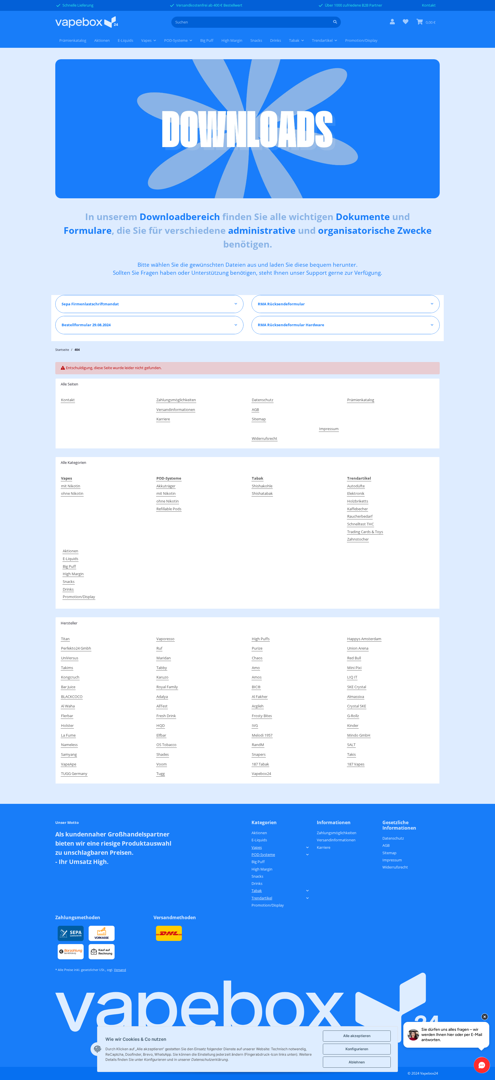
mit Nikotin (70, 485)
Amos (257, 677)
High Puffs (261, 638)
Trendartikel (262, 898)
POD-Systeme (263, 854)
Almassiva (355, 696)
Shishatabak (262, 493)
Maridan (163, 657)
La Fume (68, 735)
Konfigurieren (356, 1049)
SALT (351, 744)
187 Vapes (355, 764)
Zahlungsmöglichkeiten (176, 399)
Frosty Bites (262, 715)
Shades (162, 754)
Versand (120, 970)
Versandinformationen (175, 409)
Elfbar (161, 735)
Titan (65, 638)
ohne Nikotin (72, 493)
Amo (256, 667)
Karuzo (162, 677)
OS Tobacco (166, 744)
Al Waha (68, 706)
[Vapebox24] (86, 22)
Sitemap (259, 419)
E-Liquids (70, 558)
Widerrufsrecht (264, 438)
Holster (67, 725)
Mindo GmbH (358, 735)
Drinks (68, 589)
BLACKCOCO (71, 696)
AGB (255, 409)
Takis (351, 754)
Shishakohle (262, 485)
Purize (257, 648)
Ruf (159, 648)
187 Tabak (260, 764)
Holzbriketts (357, 501)
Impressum (329, 428)
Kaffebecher (357, 508)
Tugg (160, 773)
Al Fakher (260, 696)
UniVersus (69, 657)
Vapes (257, 847)
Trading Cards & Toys (365, 531)
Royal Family (167, 686)
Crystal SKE (356, 706)
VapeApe (68, 764)
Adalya (162, 696)
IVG (255, 725)
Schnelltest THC (360, 524)
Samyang (69, 754)
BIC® (256, 686)
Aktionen (70, 550)
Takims (67, 667)
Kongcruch (70, 677)
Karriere (163, 419)
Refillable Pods (168, 508)
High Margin (73, 573)
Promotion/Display (79, 596)
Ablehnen (357, 1062)
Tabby (161, 667)
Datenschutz (262, 399)
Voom (161, 764)
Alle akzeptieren (356, 1036)
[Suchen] (335, 22)
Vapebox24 (261, 773)
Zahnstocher (358, 539)
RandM (258, 744)
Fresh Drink (166, 715)
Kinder (352, 725)
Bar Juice (68, 686)
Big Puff (69, 566)
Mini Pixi (354, 667)
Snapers (259, 754)
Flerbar (67, 715)
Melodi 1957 (262, 735)
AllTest (162, 706)
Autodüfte (356, 485)
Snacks (68, 581)
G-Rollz (353, 715)
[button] (392, 22)
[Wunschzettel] (405, 22)
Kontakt (429, 5)
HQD (160, 725)
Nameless (69, 744)
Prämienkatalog (72, 40)
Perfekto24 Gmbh (76, 648)
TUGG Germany (74, 773)
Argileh (258, 706)
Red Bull (354, 657)
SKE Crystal (356, 686)
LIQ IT (352, 677)
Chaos (257, 657)
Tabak (257, 890)
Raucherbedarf (359, 516)
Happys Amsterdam (364, 638)
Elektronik (355, 493)
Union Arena (357, 648)
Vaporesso (165, 638)
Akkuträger (165, 485)
